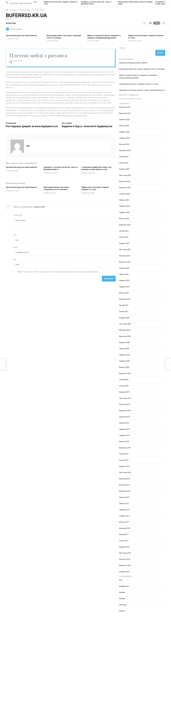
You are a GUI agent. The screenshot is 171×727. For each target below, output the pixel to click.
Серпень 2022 (124, 194)
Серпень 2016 (124, 572)
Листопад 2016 (125, 553)
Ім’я (14, 235)
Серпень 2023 (124, 119)
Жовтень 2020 (124, 330)
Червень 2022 (124, 206)
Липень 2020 (124, 349)
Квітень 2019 (124, 442)
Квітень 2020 (124, 367)
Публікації (123, 605)
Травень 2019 (124, 435)
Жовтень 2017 (124, 485)
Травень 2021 (124, 287)
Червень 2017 (124, 510)
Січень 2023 (123, 163)
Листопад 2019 (125, 398)
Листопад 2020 (125, 324)
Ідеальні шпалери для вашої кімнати (21, 35)
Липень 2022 (124, 200)
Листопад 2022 (125, 175)
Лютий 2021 (123, 305)
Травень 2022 (124, 212)
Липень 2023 (124, 126)
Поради (122, 599)
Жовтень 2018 (124, 479)
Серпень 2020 (124, 342)
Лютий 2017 (123, 534)
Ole (10, 62)
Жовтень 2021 (124, 256)
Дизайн (122, 592)
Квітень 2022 (124, 218)
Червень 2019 (124, 429)
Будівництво (124, 586)
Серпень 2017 (124, 497)
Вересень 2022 (125, 188)
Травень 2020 (124, 361)
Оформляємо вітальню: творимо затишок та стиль (139, 84)
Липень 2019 (124, 423)
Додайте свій (39, 207)
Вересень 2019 (125, 411)
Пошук (122, 48)
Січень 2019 (123, 460)
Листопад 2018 (125, 473)
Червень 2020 (124, 355)
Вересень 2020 (125, 336)
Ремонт (122, 611)
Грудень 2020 (124, 318)
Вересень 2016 (125, 565)
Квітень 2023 (124, 144)
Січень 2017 (123, 541)
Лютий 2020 (123, 380)
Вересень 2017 (125, 491)
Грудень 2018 (124, 466)
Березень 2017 (125, 528)
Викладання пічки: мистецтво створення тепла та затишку (142, 69)
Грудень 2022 (124, 169)
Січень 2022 (123, 237)
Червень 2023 (124, 132)
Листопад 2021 (125, 249)
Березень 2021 (125, 299)
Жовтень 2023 (124, 107)
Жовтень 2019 (124, 404)
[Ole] (17, 146)
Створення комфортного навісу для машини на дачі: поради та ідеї (96, 168)
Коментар (17, 215)
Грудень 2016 (124, 547)
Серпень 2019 (124, 417)
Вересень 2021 (125, 262)
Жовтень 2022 (124, 181)
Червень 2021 (124, 280)
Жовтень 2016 (124, 559)
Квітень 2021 (124, 293)
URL (15, 259)
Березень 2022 (125, 225)
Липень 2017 (124, 503)
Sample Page (11, 23)
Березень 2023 (125, 150)
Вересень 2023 (125, 113)
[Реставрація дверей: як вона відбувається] (3, 364)
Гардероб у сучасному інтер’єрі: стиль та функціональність (142, 90)
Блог (121, 580)
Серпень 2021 (124, 268)
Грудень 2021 (124, 243)
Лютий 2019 (123, 454)
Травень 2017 (124, 516)
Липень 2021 (124, 274)
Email (15, 247)
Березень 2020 (125, 373)
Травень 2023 (124, 138)
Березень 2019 (125, 448)
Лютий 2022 (123, 231)
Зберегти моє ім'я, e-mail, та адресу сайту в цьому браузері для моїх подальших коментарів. (57, 272)
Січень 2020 (123, 386)
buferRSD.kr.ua (26, 15)
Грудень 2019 (124, 392)
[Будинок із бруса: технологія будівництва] (168, 364)
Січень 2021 (123, 311)
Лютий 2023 (123, 157)
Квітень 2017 (124, 522)
